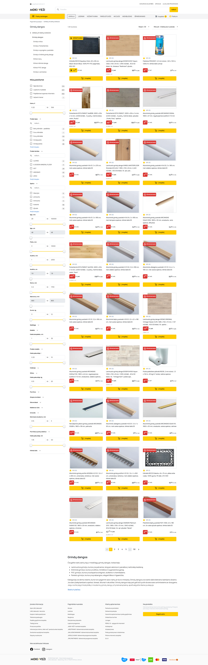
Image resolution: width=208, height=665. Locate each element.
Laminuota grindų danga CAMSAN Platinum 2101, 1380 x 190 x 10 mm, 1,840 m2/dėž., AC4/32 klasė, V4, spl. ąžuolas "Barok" (121, 525)
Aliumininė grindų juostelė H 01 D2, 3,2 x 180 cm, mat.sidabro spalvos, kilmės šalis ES (122, 268)
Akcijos (70, 608)
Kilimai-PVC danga (39, 68)
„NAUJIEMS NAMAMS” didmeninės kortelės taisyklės (83, 632)
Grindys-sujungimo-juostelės (43, 50)
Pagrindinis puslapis (36, 22)
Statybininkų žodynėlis (74, 620)
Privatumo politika (35, 626)
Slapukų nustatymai (36, 635)
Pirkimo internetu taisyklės (113, 635)
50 (134, 549)
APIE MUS (158, 4)
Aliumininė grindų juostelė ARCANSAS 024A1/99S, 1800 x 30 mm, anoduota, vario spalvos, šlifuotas (158, 220)
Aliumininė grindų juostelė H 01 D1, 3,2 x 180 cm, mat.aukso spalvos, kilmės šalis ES (85, 320)
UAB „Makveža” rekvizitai (37, 611)
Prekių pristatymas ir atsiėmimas (114, 632)
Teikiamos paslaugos (36, 617)
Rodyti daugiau (34, 147)
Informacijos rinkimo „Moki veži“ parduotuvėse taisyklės (46, 629)
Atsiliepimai (108, 626)
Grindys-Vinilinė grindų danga (43, 54)
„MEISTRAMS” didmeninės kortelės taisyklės (81, 629)
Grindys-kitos (38, 41)
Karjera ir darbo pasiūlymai (38, 614)
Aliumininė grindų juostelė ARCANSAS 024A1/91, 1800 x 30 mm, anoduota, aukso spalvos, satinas (159, 425)
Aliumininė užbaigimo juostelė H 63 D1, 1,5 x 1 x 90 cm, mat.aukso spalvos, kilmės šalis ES (122, 425)
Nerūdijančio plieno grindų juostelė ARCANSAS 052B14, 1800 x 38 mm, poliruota (85, 425)
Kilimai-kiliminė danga (40, 63)
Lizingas (107, 620)
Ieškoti (173, 9)
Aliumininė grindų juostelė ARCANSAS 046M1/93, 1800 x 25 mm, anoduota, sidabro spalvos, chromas (84, 525)
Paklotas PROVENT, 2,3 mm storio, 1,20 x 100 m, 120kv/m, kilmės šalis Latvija (159, 62)
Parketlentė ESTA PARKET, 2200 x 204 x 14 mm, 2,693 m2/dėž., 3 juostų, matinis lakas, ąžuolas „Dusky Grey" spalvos (122, 115)
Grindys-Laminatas (39, 72)
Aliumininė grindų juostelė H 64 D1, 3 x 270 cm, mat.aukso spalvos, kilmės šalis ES (85, 166)
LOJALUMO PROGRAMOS (170, 4)
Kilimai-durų (37, 59)
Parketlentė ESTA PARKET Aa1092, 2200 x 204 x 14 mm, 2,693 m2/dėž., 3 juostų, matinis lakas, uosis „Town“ (85, 269)
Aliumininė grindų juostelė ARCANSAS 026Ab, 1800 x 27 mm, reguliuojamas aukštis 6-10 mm (159, 114)
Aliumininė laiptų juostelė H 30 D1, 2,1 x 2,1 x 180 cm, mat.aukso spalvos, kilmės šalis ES (122, 320)
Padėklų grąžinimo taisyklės (38, 620)
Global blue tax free (111, 617)
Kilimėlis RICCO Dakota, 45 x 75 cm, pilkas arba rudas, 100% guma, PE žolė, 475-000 (159, 474)
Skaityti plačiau (74, 589)
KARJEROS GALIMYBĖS (146, 4)
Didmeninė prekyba (111, 611)
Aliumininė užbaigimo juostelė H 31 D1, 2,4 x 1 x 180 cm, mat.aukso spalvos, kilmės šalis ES (159, 268)
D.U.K (106, 638)
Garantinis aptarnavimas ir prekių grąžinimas (118, 614)
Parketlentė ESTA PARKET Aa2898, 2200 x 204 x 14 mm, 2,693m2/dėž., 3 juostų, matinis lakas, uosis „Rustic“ (85, 115)
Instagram (49, 649)
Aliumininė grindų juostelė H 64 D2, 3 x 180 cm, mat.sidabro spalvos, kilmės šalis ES (159, 166)
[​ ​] (112, 9)
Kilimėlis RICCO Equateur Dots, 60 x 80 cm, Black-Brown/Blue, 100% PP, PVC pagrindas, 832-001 (84, 63)
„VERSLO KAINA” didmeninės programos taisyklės (82, 635)
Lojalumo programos (74, 623)
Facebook (37, 649)
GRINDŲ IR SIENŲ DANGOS (52, 22)
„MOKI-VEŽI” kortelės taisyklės (77, 626)
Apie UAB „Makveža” (36, 608)
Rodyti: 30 (142, 27)
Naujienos (71, 617)
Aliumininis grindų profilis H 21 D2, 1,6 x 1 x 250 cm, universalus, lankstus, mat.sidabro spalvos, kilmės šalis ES (122, 475)
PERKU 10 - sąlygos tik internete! (115, 623)
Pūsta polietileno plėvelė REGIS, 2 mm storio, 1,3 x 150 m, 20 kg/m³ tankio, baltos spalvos (159, 372)
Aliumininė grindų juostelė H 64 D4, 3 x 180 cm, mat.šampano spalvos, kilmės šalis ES (122, 218)
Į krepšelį (87, 78)
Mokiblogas (71, 614)
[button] (161, 16)
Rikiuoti (164, 27)
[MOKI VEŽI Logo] (38, 9)
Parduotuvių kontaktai (112, 608)
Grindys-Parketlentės (40, 46)
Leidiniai (70, 611)
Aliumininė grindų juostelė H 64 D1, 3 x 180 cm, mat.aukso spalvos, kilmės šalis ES (85, 218)
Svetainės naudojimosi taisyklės (39, 632)
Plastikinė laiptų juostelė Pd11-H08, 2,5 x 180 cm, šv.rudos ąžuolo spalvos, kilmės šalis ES (158, 524)
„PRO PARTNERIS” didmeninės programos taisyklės (83, 638)
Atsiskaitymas (109, 629)
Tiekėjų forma (34, 623)
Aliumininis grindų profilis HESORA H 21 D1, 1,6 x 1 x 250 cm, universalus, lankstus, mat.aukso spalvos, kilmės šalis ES (86, 475)
